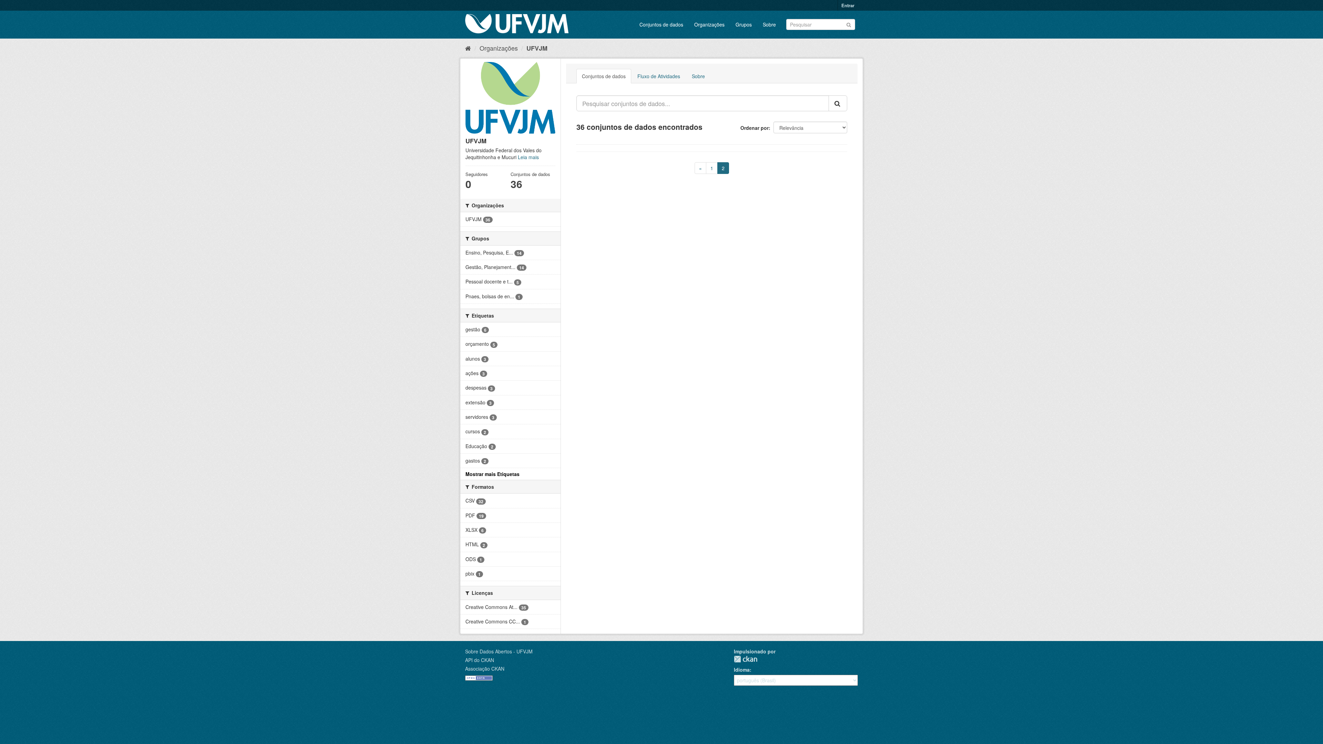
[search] (838, 103)
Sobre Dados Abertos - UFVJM (499, 651)
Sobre (769, 24)
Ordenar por (754, 127)
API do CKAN (479, 660)
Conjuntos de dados (661, 24)
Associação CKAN (484, 668)
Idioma (742, 669)
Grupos (744, 24)
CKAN (745, 659)
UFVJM (536, 48)
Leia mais (528, 157)
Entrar (847, 5)
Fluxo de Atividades (658, 76)
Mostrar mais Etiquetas (492, 474)
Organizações (709, 24)
